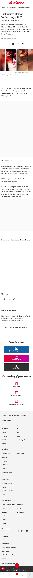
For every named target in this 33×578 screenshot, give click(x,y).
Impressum (5, 536)
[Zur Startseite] (16, 4)
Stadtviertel (5, 428)
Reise (18, 436)
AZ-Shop (19, 508)
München (4, 425)
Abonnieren (5, 512)
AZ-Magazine (20, 512)
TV (17, 428)
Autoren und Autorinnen (8, 504)
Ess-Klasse (5, 476)
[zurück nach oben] (17, 566)
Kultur (18, 432)
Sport (8, 7)
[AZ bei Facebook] (18, 531)
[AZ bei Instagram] (22, 531)
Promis (4, 443)
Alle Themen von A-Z (7, 453)
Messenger (5, 461)
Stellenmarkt (20, 453)
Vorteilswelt (5, 479)
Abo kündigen (5, 551)
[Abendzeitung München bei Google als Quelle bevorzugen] (23, 43)
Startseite (3, 7)
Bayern (4, 432)
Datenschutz (5, 543)
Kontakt (4, 523)
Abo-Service (5, 516)
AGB (3, 540)
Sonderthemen (21, 516)
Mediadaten (20, 504)
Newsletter (5, 457)
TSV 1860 (4, 440)
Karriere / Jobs (6, 508)
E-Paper (4, 519)
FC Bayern (4, 436)
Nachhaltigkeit (21, 440)
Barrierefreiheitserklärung (9, 547)
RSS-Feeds (5, 465)
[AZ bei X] (27, 531)
